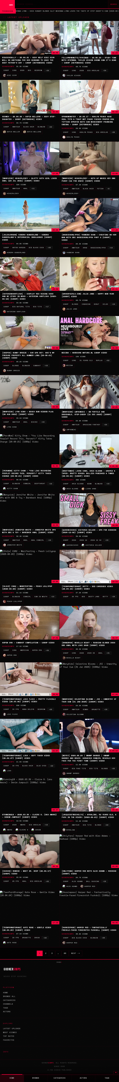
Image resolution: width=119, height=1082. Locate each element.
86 (65, 953)
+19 (46, 825)
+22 (50, 127)
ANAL (25, 188)
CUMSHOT (37, 366)
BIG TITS (37, 307)
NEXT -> (75, 953)
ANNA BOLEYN (28, 709)
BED (29, 70)
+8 (108, 189)
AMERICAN (24, 650)
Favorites (8, 1040)
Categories (9, 1000)
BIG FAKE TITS (79, 769)
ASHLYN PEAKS (86, 132)
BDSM (89, 484)
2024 (74, 540)
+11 (33, 188)
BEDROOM (38, 70)
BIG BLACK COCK (36, 248)
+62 (108, 360)
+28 (113, 132)
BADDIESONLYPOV (98, 248)
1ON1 (14, 70)
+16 (50, 484)
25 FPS (15, 881)
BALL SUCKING (92, 881)
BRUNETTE (96, 709)
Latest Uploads (11, 1028)
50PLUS (99, 360)
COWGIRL (27, 484)
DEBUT (96, 304)
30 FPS (75, 597)
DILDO (105, 304)
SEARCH (113, 4)
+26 (50, 709)
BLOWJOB (41, 127)
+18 (49, 540)
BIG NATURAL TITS (21, 307)
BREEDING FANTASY (91, 425)
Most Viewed (10, 1032)
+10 (52, 597)
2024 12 (83, 540)
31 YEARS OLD (86, 360)
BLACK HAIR (28, 127)
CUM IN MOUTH (40, 597)
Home (5, 992)
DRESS (37, 938)
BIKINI (34, 422)
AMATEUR (16, 127)
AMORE (23, 825)
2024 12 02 (96, 540)
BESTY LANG (93, 597)
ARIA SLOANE (78, 484)
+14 (111, 248)
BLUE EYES (41, 766)
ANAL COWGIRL (37, 540)
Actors (7, 1011)
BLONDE (75, 304)
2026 (22, 70)
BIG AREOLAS (93, 70)
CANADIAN (86, 304)
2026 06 (91, 653)
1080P (6, 70)
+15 (46, 366)
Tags (5, 1008)
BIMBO (85, 709)
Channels (8, 1004)
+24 (105, 425)
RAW (59, 962)
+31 (108, 653)
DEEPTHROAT (39, 484)
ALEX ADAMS (77, 881)
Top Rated (8, 1036)
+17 (47, 307)
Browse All (9, 996)
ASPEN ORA (37, 650)
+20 (49, 248)
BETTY (105, 597)
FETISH (100, 189)
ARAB (85, 248)
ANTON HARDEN (18, 248)
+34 (47, 70)
